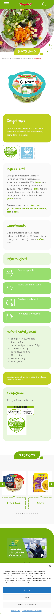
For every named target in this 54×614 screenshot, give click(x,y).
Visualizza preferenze (27, 604)
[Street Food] (14, 482)
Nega (27, 597)
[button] (50, 566)
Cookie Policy (16, 611)
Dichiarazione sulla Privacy (32, 611)
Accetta (27, 590)
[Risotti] (40, 482)
